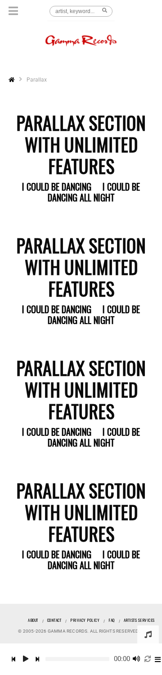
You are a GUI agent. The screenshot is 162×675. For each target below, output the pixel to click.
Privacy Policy (84, 620)
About (33, 620)
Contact (54, 620)
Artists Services (139, 620)
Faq (111, 620)
